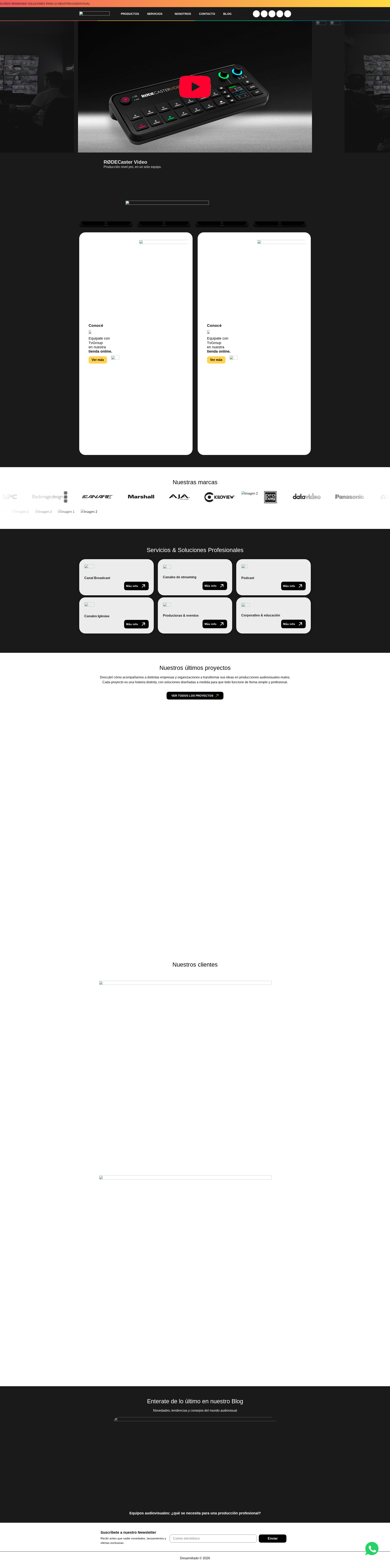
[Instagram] (256, 13)
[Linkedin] (272, 13)
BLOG (227, 13)
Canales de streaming (179, 577)
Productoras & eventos (181, 615)
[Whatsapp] (287, 13)
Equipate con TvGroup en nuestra (100, 344)
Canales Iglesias (96, 616)
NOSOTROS (183, 13)
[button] (88, 186)
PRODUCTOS (130, 13)
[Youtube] (264, 13)
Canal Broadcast (97, 578)
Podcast (247, 578)
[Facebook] (279, 13)
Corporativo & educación (260, 615)
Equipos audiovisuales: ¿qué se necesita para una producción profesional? (195, 1513)
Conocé (96, 325)
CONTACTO (207, 13)
